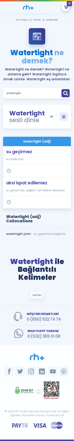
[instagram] (31, 371)
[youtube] (53, 371)
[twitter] (20, 371)
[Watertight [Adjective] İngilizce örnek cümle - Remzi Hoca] (28, 7)
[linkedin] (42, 371)
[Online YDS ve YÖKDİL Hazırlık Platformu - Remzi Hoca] (37, 356)
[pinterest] (64, 371)
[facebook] (9, 371)
